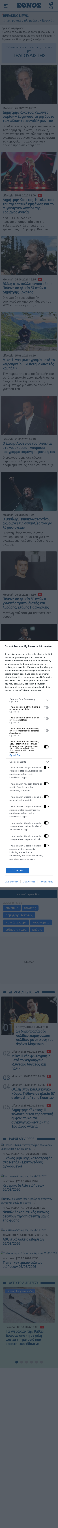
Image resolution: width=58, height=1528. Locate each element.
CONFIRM (17, 870)
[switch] (46, 707)
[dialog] (29, 764)
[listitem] (29, 700)
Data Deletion (11, 881)
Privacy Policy (46, 881)
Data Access (29, 881)
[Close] (52, 647)
